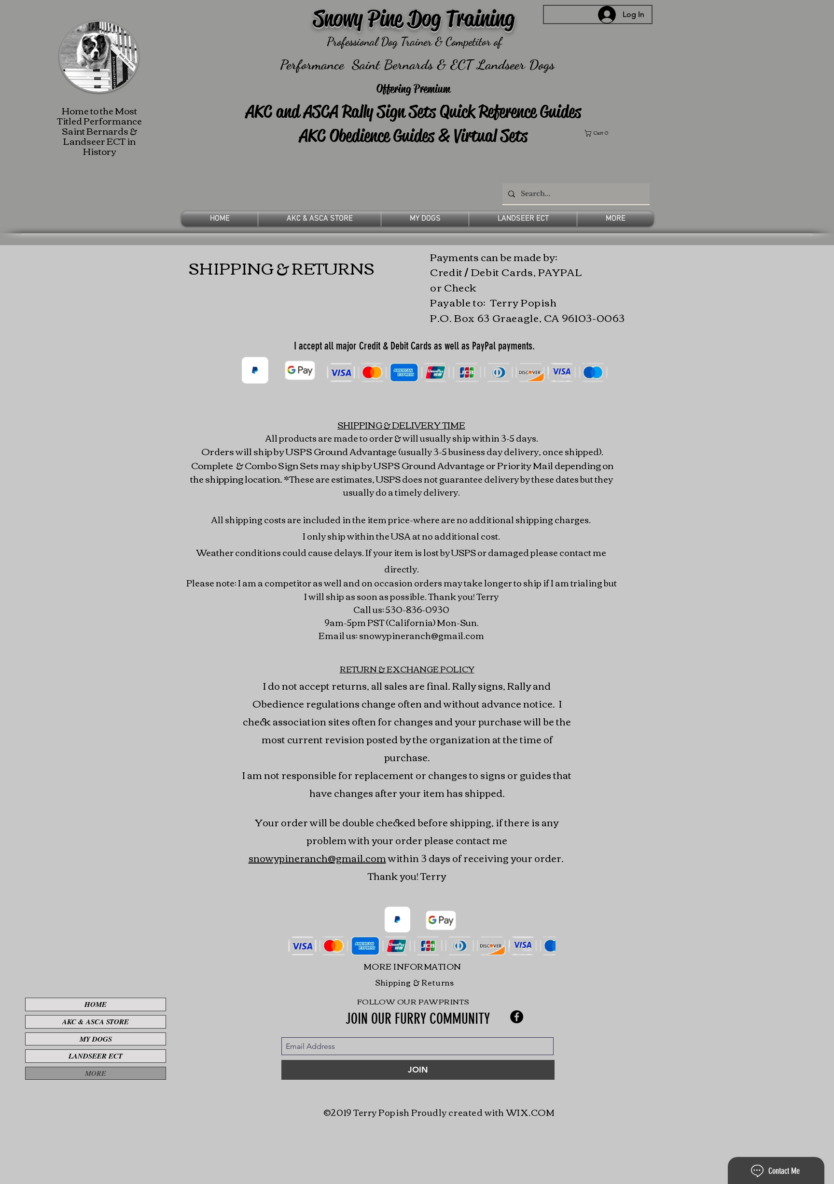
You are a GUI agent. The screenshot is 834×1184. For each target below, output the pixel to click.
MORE (95, 1073)
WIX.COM (530, 1112)
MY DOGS (96, 1039)
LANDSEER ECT (96, 1056)
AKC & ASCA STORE (95, 1022)
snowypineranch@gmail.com (421, 635)
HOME (95, 1004)
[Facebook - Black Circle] (516, 1016)
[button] (617, 133)
